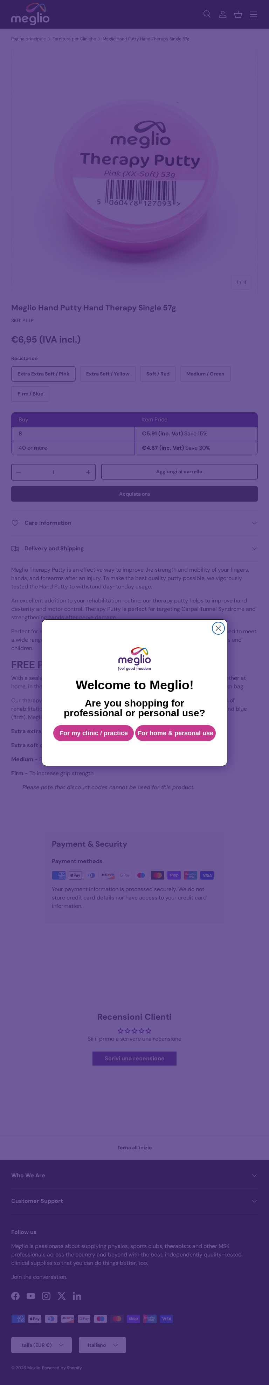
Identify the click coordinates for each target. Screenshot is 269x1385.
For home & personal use (175, 733)
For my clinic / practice (94, 733)
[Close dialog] (218, 628)
